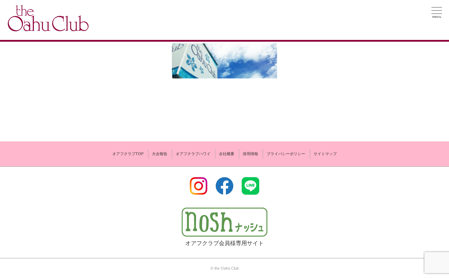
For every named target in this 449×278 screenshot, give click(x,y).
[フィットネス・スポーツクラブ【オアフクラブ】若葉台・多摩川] (47, 29)
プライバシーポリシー (286, 154)
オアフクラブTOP (127, 154)
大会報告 (159, 154)
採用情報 (250, 154)
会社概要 (226, 154)
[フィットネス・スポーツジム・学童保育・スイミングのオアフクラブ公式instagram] (198, 190)
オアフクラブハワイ (193, 154)
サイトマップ (325, 154)
